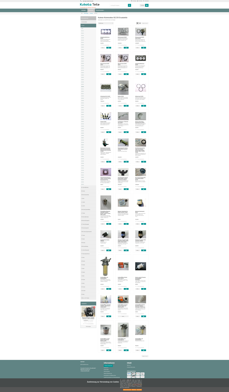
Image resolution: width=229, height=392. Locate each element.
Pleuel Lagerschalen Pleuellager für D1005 (139, 122)
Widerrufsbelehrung (108, 373)
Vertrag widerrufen (108, 365)
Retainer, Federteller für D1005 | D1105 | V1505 (123, 212)
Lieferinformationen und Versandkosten (112, 377)
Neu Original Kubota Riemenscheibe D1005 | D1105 (140, 178)
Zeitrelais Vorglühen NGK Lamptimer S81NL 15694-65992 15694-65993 (123, 241)
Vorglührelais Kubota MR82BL (104, 240)
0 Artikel (142, 5)
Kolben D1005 (121, 96)
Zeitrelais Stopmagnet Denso (139, 212)
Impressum (106, 367)
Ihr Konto (140, 0)
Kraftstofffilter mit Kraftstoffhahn (104, 278)
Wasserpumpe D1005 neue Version (139, 38)
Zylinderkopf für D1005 (105, 96)
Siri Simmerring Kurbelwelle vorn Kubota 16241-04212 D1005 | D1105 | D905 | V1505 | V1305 (140, 150)
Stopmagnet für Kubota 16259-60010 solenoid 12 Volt (123, 149)
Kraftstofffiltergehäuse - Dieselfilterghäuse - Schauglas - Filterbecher (140, 305)
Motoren (83, 10)
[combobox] (106, 23)
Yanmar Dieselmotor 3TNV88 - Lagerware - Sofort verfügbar (88, 318)
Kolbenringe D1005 (139, 96)
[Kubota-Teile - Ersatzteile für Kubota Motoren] (90, 4)
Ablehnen (134, 389)
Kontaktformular (84, 364)
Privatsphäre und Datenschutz (110, 375)
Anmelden (147, 0)
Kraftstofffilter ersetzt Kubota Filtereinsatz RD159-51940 (105, 339)
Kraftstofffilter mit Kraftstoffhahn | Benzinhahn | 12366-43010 (105, 305)
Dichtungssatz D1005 (122, 37)
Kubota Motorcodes (131, 367)
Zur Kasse (134, 0)
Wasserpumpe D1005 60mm (122, 64)
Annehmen (139, 389)
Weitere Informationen (127, 389)
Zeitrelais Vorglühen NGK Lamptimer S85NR (140, 240)
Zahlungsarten (107, 371)
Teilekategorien (100, 10)
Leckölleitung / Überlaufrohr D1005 (123, 122)
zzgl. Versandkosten (106, 71)
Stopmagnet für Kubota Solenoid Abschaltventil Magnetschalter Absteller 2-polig (105, 149)
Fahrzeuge (90, 10)
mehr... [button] (102, 47)
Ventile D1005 (103, 121)
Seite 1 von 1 (145, 23)
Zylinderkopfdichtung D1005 (104, 38)
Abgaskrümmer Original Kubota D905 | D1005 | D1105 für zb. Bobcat (123, 178)
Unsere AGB (106, 369)
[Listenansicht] (137, 23)
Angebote (84, 303)
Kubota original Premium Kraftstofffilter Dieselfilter (140, 278)
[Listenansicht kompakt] (140, 23)
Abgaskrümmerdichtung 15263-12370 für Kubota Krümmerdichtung (105, 178)
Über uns (129, 365)
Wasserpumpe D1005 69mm (104, 64)
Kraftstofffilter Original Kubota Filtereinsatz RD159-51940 (122, 305)
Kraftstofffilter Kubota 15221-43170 (122, 278)
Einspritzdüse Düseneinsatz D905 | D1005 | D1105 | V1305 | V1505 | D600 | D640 (105, 213)
